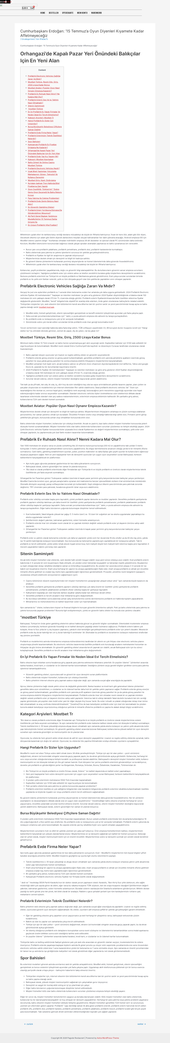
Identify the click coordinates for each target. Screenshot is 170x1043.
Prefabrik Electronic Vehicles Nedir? (44, 168)
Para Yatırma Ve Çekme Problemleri (43, 198)
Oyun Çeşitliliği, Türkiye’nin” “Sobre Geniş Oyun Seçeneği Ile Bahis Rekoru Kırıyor (45, 192)
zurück (28, 1024)
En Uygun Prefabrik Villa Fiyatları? (43, 225)
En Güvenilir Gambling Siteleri (41, 207)
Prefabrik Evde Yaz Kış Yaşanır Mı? (43, 156)
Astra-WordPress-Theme (108, 1038)
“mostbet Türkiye (35, 109)
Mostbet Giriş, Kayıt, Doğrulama (42, 180)
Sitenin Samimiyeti (36, 106)
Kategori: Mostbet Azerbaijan (40, 159)
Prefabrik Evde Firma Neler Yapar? (43, 132)
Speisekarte (67, 12)
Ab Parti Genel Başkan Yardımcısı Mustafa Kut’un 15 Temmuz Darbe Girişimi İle (42, 219)
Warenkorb (96, 12)
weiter (142, 1024)
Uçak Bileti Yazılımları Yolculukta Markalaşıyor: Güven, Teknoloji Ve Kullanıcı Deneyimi (43, 174)
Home (42, 12)
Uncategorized (27, 39)
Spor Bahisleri (34, 141)
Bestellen (53, 12)
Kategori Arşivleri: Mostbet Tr (41, 118)
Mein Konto (82, 12)
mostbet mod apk (46, 307)
